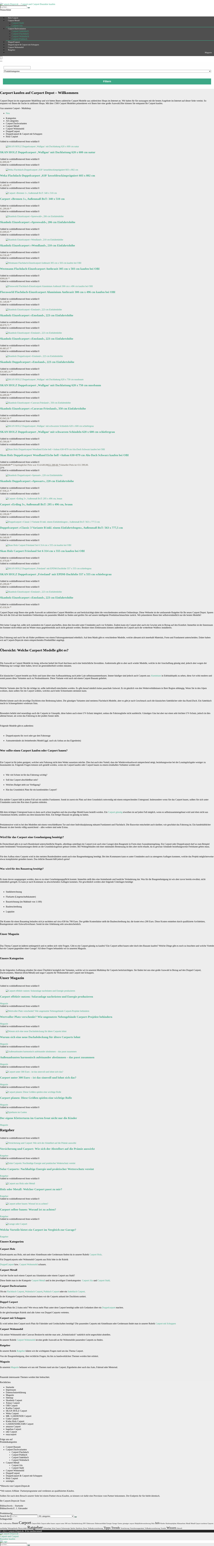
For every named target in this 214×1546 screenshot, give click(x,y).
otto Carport (11, 1432)
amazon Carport (13, 1426)
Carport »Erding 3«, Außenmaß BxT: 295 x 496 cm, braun (36, 504)
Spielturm (79, 1528)
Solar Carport (56, 1528)
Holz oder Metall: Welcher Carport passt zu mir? (31, 1189)
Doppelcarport (108, 1307)
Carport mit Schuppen (166, 1323)
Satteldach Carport (76, 1291)
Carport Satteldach (20, 31)
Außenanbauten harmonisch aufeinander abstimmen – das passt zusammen (47, 1057)
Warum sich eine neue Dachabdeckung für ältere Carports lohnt (40, 1037)
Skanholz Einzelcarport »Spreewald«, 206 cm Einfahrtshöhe (37, 222)
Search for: (5, 1516)
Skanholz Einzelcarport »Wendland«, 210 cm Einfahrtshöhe (37, 245)
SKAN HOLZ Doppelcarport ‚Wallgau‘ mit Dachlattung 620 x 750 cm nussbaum (50, 385)
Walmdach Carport (33, 1291)
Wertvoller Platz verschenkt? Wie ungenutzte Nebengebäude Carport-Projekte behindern (56, 1016)
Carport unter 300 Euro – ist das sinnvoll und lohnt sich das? (38, 1077)
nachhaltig (3, 1528)
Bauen (15, 1523)
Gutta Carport (12, 1418)
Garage (114, 1523)
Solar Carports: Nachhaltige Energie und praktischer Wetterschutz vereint (47, 1169)
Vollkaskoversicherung (152, 1528)
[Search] (1, 61)
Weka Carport (12, 1413)
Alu (1, 1523)
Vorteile (163, 1528)
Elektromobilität (100, 1523)
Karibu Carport (13, 1408)
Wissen (171, 1528)
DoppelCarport (7, 1264)
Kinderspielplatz (171, 1523)
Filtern (107, 81)
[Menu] (1, 57)
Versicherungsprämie (137, 1528)
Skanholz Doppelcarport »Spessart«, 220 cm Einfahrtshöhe (37, 481)
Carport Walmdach (20, 36)
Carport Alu (87, 1280)
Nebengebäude (13, 1528)
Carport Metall (14, 20)
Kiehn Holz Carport (15, 1421)
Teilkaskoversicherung (95, 1528)
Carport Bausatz (13, 1447)
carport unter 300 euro (63, 1523)
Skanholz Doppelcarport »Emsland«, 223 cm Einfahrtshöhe (37, 361)
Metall (188, 1523)
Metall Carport (196, 1523)
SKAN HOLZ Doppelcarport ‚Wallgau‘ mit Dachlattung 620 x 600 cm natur (47, 152)
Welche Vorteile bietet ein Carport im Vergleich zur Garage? (38, 1229)
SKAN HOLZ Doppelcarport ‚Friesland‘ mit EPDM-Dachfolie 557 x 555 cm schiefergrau (56, 574)
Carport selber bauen (48, 1523)
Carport (25, 1522)
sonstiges (10, 1481)
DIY (84, 1523)
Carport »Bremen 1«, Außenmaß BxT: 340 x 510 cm (32, 198)
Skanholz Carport (14, 1400)
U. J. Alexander (14, 1508)
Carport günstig (115, 812)
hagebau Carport (13, 1429)
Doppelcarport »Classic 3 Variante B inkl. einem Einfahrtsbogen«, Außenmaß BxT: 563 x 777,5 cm (61, 527)
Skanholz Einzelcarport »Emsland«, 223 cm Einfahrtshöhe (36, 315)
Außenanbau (7, 1523)
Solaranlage (47, 1528)
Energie (109, 1523)
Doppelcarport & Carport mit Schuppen (24, 1475)
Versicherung (125, 1528)
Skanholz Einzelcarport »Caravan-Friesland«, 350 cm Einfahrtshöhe (43, 408)
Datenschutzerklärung (16, 1392)
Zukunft (179, 1528)
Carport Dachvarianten (17, 29)
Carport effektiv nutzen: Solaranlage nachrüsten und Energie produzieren (46, 996)
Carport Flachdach (20, 33)
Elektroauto (90, 1523)
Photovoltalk (22, 1528)
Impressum (11, 1390)
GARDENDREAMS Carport (19, 1424)
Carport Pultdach (19, 1455)
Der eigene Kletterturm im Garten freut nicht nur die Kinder (38, 1118)
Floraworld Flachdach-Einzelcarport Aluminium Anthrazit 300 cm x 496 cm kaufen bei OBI (57, 292)
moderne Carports (207, 1523)
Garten (120, 1523)
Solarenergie (65, 1528)
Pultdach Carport (51, 1291)
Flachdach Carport (15, 1291)
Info (157, 1523)
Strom (85, 1528)
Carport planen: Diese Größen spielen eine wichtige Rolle (36, 1097)
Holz (153, 1523)
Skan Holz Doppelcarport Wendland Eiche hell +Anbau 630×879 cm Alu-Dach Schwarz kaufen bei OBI (64, 455)
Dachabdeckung (76, 1523)
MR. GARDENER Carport (18, 1416)
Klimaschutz (181, 1523)
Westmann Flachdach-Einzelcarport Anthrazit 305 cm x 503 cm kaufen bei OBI (50, 268)
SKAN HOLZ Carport (16, 1411)
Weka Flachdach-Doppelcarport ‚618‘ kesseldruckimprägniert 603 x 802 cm (47, 175)
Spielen (72, 1528)
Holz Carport (12, 1478)
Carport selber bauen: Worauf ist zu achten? (28, 1209)
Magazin (208, 52)
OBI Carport (11, 1405)
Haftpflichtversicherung (143, 1523)
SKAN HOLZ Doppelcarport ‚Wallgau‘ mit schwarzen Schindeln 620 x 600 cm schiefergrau (57, 431)
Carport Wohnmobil (28, 1264)
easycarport (11, 1434)
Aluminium (156, 675)
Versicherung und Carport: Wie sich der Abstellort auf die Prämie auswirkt (47, 1148)
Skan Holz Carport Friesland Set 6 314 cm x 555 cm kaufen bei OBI (42, 551)
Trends (115, 1528)
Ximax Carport (13, 1403)
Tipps (107, 1528)
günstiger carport (128, 1523)
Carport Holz (96, 1254)
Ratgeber (11, 50)
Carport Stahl (18, 23)
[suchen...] (29, 7)
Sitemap (9, 1397)
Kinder (162, 1523)
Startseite (10, 1387)
